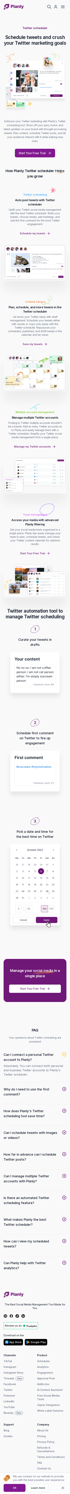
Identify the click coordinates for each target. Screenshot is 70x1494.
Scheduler (43, 1361)
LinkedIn (9, 1401)
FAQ (39, 1462)
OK (14, 1487)
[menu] (62, 6)
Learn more (38, 1487)
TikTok (8, 1361)
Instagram (10, 1366)
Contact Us (44, 1468)
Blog (6, 1430)
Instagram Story (13, 1372)
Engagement (45, 1372)
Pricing (41, 1436)
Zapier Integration (48, 1404)
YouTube (9, 1407)
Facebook (10, 1384)
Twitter (8, 1389)
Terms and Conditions (51, 1456)
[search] (49, 7)
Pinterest (9, 1395)
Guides (8, 1436)
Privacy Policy (46, 1441)
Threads (13, 1378)
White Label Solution (50, 1410)
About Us (42, 1430)
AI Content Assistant (50, 1389)
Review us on (13, 1325)
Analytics (43, 1366)
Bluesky (12, 1412)
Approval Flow (46, 1378)
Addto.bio (43, 1384)
